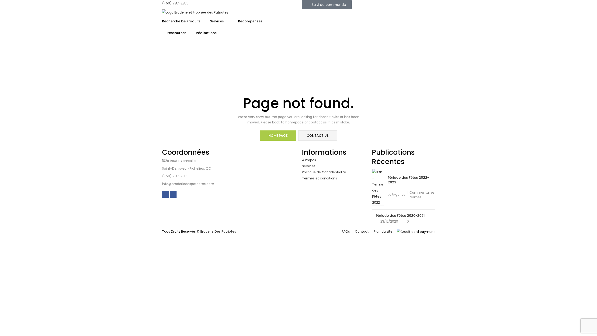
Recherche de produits (181, 21)
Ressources (177, 33)
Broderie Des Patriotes (218, 231)
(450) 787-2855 (175, 3)
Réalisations (206, 33)
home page (278, 135)
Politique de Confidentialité (324, 172)
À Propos (309, 160)
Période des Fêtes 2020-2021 (400, 215)
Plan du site (383, 231)
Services (217, 21)
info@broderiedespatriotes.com (188, 184)
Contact (362, 231)
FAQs (346, 231)
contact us (318, 135)
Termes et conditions (319, 178)
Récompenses (250, 21)
